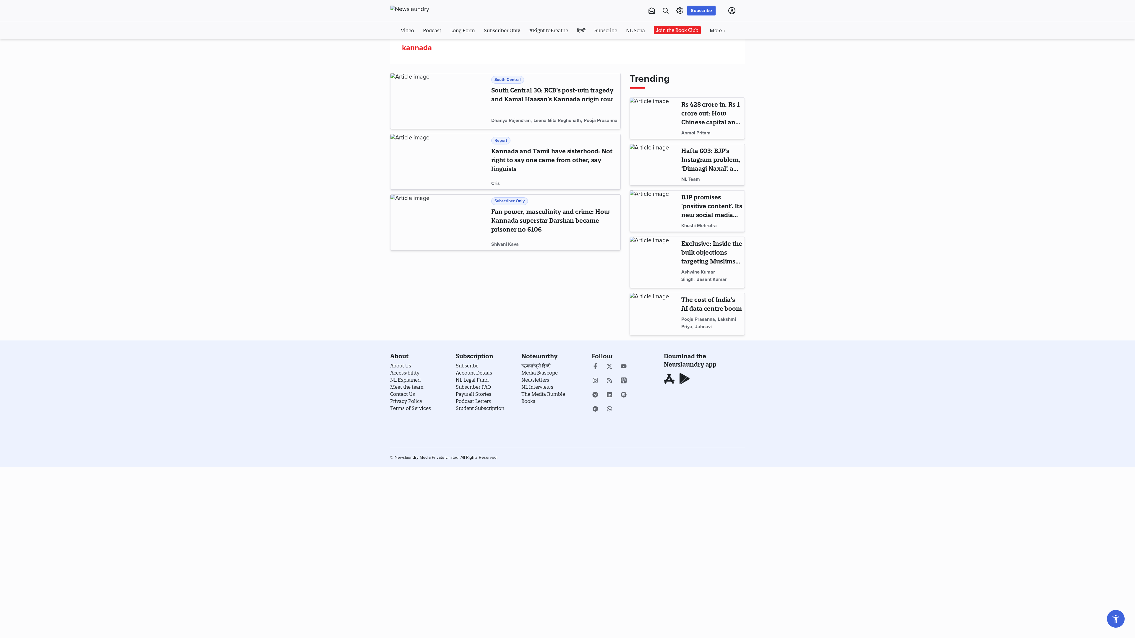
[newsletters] (652, 11)
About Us (400, 366)
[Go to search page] (666, 10)
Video (407, 30)
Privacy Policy (406, 401)
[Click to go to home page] (422, 9)
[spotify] (624, 395)
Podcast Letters (473, 401)
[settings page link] (679, 10)
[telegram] (595, 395)
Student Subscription (480, 408)
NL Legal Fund (472, 380)
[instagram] (595, 381)
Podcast (432, 30)
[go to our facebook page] (595, 366)
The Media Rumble (543, 394)
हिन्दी (581, 30)
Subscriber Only (502, 30)
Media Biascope (539, 373)
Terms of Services (410, 408)
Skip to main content (419, 46)
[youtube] (624, 366)
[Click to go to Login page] (731, 10)
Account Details (474, 373)
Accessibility (404, 373)
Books (528, 401)
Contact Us (402, 394)
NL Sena (635, 30)
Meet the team (407, 387)
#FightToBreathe (548, 30)
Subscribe (701, 11)
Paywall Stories (473, 394)
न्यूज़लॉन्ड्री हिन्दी (536, 366)
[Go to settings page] (1116, 619)
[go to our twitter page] (609, 366)
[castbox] (595, 409)
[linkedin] (609, 395)
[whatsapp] (609, 409)
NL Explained (405, 380)
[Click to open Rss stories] (609, 381)
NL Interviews (537, 387)
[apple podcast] (624, 381)
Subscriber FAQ (473, 387)
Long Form (462, 30)
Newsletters (535, 380)
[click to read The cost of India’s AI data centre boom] (654, 314)
